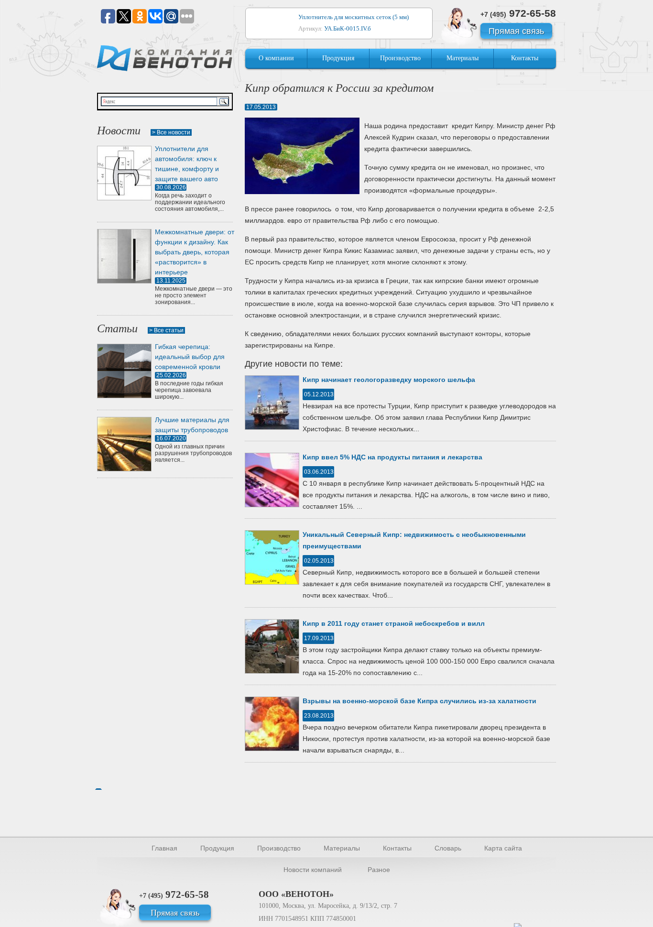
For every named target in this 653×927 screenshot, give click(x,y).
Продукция (338, 58)
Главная (164, 848)
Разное (379, 869)
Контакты (524, 58)
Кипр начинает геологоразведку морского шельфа (389, 379)
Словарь (448, 848)
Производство (400, 58)
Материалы (462, 58)
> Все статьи (166, 330)
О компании (276, 58)
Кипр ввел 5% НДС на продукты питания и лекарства (392, 457)
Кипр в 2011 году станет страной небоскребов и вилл (394, 623)
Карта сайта (503, 848)
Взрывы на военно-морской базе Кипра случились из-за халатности (419, 701)
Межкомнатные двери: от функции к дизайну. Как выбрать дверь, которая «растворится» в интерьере (194, 252)
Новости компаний (312, 869)
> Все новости (171, 132)
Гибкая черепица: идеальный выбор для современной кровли (190, 357)
